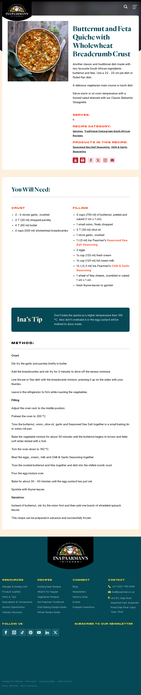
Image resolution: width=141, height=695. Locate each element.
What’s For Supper (47, 592)
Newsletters (79, 592)
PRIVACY (31, 681)
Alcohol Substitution (13, 607)
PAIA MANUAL (29, 686)
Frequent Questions (84, 607)
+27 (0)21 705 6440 (123, 586)
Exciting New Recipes (49, 586)
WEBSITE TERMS (12, 681)
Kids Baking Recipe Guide (51, 607)
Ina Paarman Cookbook (50, 602)
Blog (75, 586)
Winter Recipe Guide (48, 612)
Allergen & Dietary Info (15, 586)
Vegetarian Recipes (48, 597)
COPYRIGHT (64, 681)
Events (76, 602)
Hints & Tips (9, 597)
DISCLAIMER (47, 681)
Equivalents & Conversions (17, 602)
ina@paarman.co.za (123, 592)
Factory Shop (80, 597)
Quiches (78, 131)
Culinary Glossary (12, 612)
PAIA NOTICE (10, 686)
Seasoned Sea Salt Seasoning (91, 147)
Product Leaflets (11, 592)
